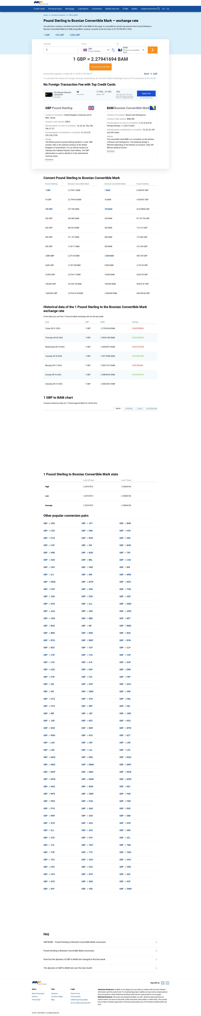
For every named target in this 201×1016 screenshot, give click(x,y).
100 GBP (59, 35)
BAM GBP (150, 73)
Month (118, 409)
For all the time (151, 409)
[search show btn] (158, 8)
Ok (138, 1010)
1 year (139, 409)
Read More (49, 160)
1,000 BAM (109, 256)
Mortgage (69, 8)
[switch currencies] (152, 49)
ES (168, 9)
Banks (134, 8)
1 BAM (107, 190)
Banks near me (112, 8)
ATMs (125, 8)
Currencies (97, 8)
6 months (129, 409)
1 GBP (47, 35)
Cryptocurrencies (149, 8)
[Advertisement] (100, 912)
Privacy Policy (87, 1000)
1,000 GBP (74, 35)
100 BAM (108, 209)
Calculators (83, 8)
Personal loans (55, 8)
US (163, 9)
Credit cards (39, 8)
